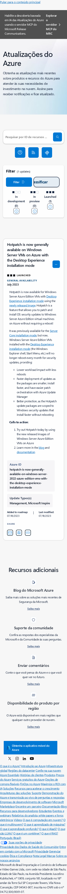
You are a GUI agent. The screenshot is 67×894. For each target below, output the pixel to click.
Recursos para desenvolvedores (19, 811)
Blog (63, 806)
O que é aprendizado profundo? (19, 829)
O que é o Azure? (10, 766)
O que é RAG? (49, 833)
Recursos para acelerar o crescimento (37, 788)
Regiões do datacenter (21, 770)
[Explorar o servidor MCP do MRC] (47, 152)
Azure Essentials (9, 775)
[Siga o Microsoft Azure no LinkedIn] (24, 758)
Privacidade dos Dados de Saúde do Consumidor (29, 847)
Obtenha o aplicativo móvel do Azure (30, 748)
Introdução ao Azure (33, 766)
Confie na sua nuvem (48, 770)
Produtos (49, 775)
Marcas (51, 856)
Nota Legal (40, 856)
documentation (26, 452)
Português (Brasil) (10, 838)
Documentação (51, 806)
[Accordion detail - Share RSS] (19, 533)
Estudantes (45, 811)
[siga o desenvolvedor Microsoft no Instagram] (17, 758)
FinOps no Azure (30, 784)
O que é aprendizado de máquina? (44, 824)
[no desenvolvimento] (16, 211)
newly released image (22, 305)
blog (41, 447)
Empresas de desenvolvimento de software (26, 802)
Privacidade (41, 851)
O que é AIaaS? (48, 829)
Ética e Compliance (21, 856)
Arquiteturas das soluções (15, 793)
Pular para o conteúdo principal (20, 2)
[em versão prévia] (34, 211)
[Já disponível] (50, 206)
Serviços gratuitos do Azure (28, 779)
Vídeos (18, 820)
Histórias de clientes (32, 775)
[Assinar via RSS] (33, 152)
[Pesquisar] (57, 136)
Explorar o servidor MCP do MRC (51, 24)
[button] (20, 152)
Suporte (36, 793)
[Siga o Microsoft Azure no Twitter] (9, 758)
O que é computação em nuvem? (43, 820)
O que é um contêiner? (27, 833)
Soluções (8, 788)
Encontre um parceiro (28, 806)
